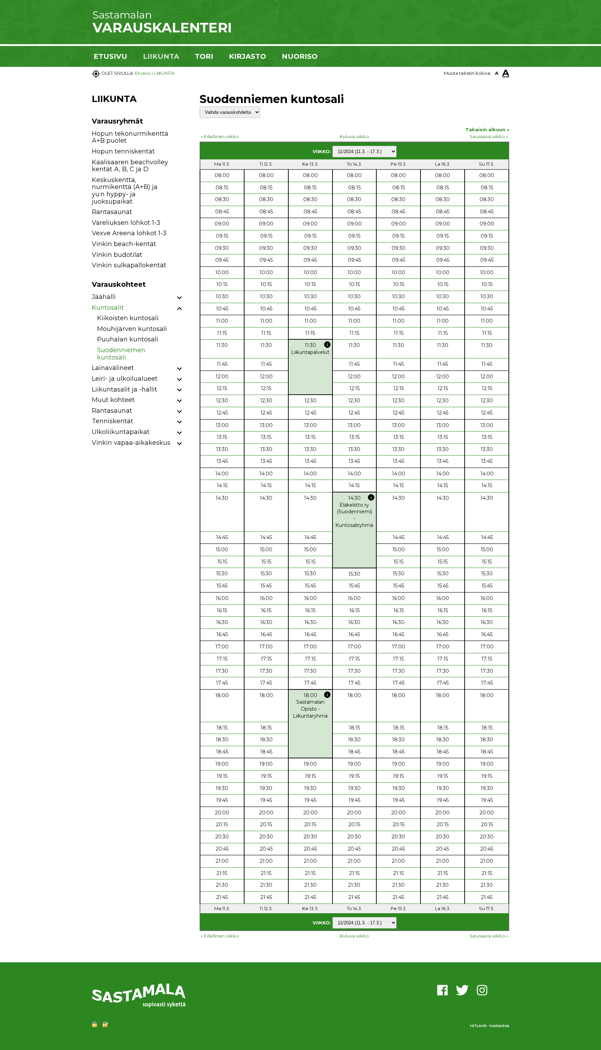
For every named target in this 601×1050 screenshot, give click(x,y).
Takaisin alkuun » (487, 129)
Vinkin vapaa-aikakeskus (131, 443)
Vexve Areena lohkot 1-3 (129, 233)
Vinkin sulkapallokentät (129, 265)
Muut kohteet (113, 400)
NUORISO (300, 56)
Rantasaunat (112, 212)
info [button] (327, 344)
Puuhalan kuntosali (127, 339)
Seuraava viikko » (489, 136)
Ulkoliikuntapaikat (121, 432)
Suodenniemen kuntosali (121, 353)
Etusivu (143, 73)
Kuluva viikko (354, 136)
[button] (179, 298)
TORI (204, 56)
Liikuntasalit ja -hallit (124, 389)
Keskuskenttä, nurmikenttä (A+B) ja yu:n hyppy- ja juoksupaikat (125, 190)
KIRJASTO (247, 56)
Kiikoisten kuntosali (128, 318)
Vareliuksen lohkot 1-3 (126, 223)
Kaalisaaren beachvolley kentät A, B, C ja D (130, 165)
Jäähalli (104, 297)
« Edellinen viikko (220, 136)
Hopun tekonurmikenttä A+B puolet (130, 137)
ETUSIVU (110, 56)
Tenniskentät (112, 421)
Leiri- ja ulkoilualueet (125, 378)
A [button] (496, 73)
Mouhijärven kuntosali (132, 329)
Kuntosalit (108, 307)
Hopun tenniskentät (123, 151)
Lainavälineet (113, 368)
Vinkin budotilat (117, 255)
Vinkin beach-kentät (124, 244)
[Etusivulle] (161, 31)
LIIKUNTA (161, 56)
